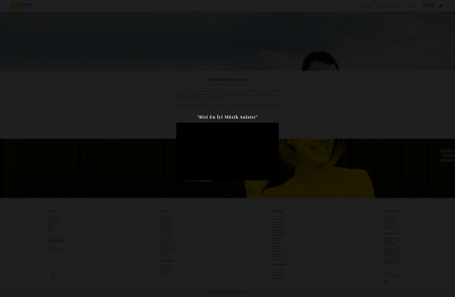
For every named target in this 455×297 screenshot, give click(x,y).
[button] (227, 185)
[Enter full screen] (275, 175)
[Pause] (179, 175)
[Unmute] (183, 175)
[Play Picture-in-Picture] (271, 175)
